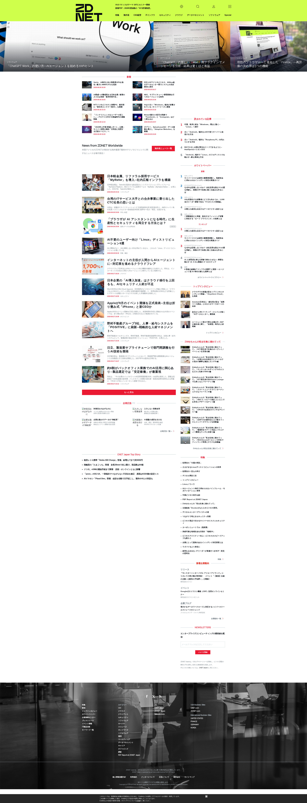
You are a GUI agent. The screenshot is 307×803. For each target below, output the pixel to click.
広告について (164, 777)
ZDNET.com (195, 711)
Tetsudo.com (159, 714)
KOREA (193, 728)
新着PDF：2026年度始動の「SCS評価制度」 (133, 8)
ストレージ (122, 727)
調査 (120, 752)
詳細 (138, 801)
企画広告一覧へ (166, 431)
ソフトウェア (214, 15)
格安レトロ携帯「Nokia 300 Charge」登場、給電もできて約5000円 (113, 460)
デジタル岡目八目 (190, 476)
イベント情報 (87, 724)
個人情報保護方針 (119, 777)
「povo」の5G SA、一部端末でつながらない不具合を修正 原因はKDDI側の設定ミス (121, 474)
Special (227, 15)
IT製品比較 (86, 727)
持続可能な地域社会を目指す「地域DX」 (199, 531)
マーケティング (124, 739)
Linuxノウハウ (189, 484)
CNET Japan (203, 667)
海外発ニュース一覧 (163, 148)
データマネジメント (195, 15)
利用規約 (133, 777)
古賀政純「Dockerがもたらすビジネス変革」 (201, 508)
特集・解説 (124, 253)
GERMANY (195, 725)
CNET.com (195, 708)
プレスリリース (88, 720)
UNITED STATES (197, 718)
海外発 (126, 15)
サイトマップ (189, 777)
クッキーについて (148, 777)
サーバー (121, 724)
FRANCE (194, 721)
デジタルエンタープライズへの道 (196, 512)
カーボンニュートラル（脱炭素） (196, 527)
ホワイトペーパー (88, 714)
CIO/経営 (137, 15)
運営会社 (176, 777)
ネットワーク (123, 730)
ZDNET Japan (159, 711)
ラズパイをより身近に (191, 547)
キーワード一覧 (88, 730)
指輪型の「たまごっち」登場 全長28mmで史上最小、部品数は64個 (113, 465)
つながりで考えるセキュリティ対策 (197, 516)
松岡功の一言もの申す (191, 471)
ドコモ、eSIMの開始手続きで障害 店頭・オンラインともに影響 (112, 469)
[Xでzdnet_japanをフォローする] (153, 696)
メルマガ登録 (202, 652)
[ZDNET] (94, 10)
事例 (83, 708)
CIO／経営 (123, 212)
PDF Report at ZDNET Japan (195, 499)
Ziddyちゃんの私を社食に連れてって (207, 448)
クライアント (123, 714)
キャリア (121, 746)
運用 (120, 736)
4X (155, 705)
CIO (119, 708)
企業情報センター (88, 717)
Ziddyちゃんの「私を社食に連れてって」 (199, 504)
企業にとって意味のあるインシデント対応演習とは (203, 542)
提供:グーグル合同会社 (127, 226)
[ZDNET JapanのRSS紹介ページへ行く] (160, 696)
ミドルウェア (123, 733)
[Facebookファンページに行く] (146, 696)
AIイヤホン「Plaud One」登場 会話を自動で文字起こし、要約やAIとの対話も (118, 479)
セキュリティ (165, 15)
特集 (117, 15)
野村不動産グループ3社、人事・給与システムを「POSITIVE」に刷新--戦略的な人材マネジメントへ (140, 327)
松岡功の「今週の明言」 (192, 463)
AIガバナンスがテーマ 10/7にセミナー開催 (132, 5)
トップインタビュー (213, 333)
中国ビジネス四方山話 (191, 495)
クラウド (179, 15)
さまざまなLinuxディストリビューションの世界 (202, 467)
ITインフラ (150, 15)
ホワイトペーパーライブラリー (209, 277)
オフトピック (124, 316)
